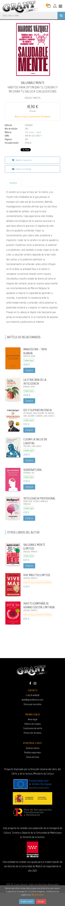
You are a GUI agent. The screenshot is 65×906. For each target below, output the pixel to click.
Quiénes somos (32, 748)
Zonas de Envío (32, 756)
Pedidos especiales (32, 752)
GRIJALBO (29, 125)
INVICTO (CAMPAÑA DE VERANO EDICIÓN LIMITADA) (39, 605)
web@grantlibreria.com (32, 699)
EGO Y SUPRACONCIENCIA (37, 410)
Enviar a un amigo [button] (23, 168)
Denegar (41, 901)
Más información (38, 895)
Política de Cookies (32, 723)
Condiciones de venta (32, 728)
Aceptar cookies (26, 901)
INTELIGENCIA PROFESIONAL (39, 498)
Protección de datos (32, 732)
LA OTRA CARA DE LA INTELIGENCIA (34, 382)
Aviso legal (32, 719)
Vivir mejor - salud (33, 132)
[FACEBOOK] (30, 683)
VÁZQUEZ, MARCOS (32, 97)
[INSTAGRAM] (34, 683)
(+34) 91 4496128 (32, 695)
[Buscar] (61, 15)
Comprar (29, 370)
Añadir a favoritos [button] (23, 160)
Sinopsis (13, 182)
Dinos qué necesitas (32, 704)
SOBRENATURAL (32, 470)
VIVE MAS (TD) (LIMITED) (36, 575)
